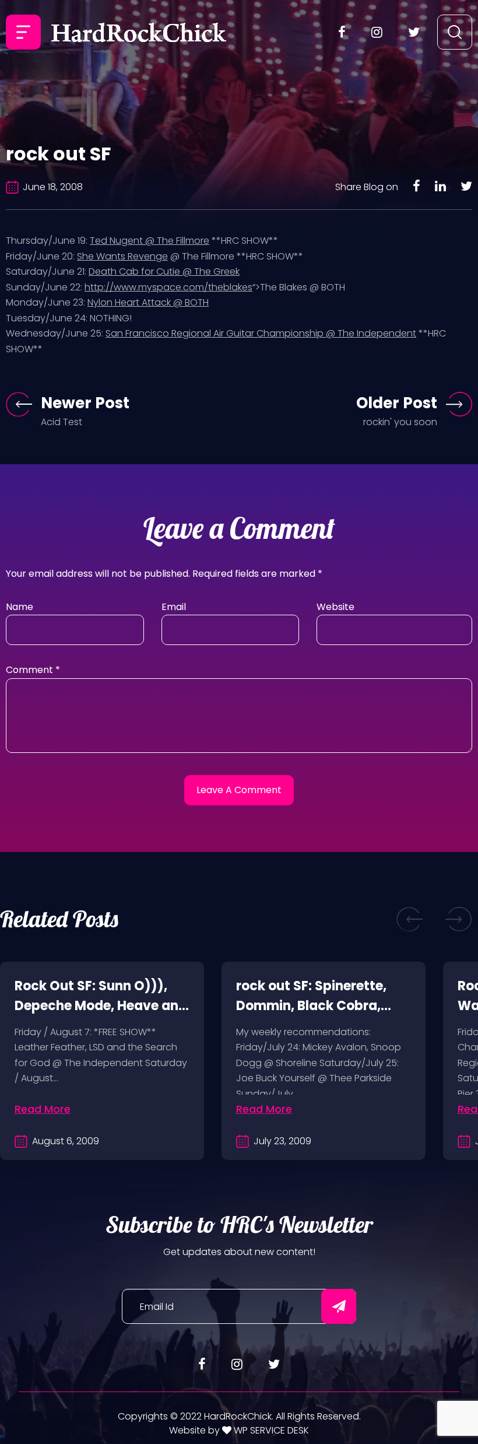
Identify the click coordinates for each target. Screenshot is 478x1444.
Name (19, 607)
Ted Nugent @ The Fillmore (149, 240)
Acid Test (61, 422)
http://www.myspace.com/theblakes (168, 287)
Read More (43, 1109)
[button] (409, 918)
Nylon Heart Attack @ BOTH (148, 302)
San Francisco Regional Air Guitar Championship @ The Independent (261, 333)
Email (173, 607)
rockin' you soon (400, 422)
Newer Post (85, 402)
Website (335, 607)
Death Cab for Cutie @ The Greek (164, 271)
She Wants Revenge (122, 256)
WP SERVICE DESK (270, 1430)
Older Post (396, 402)
